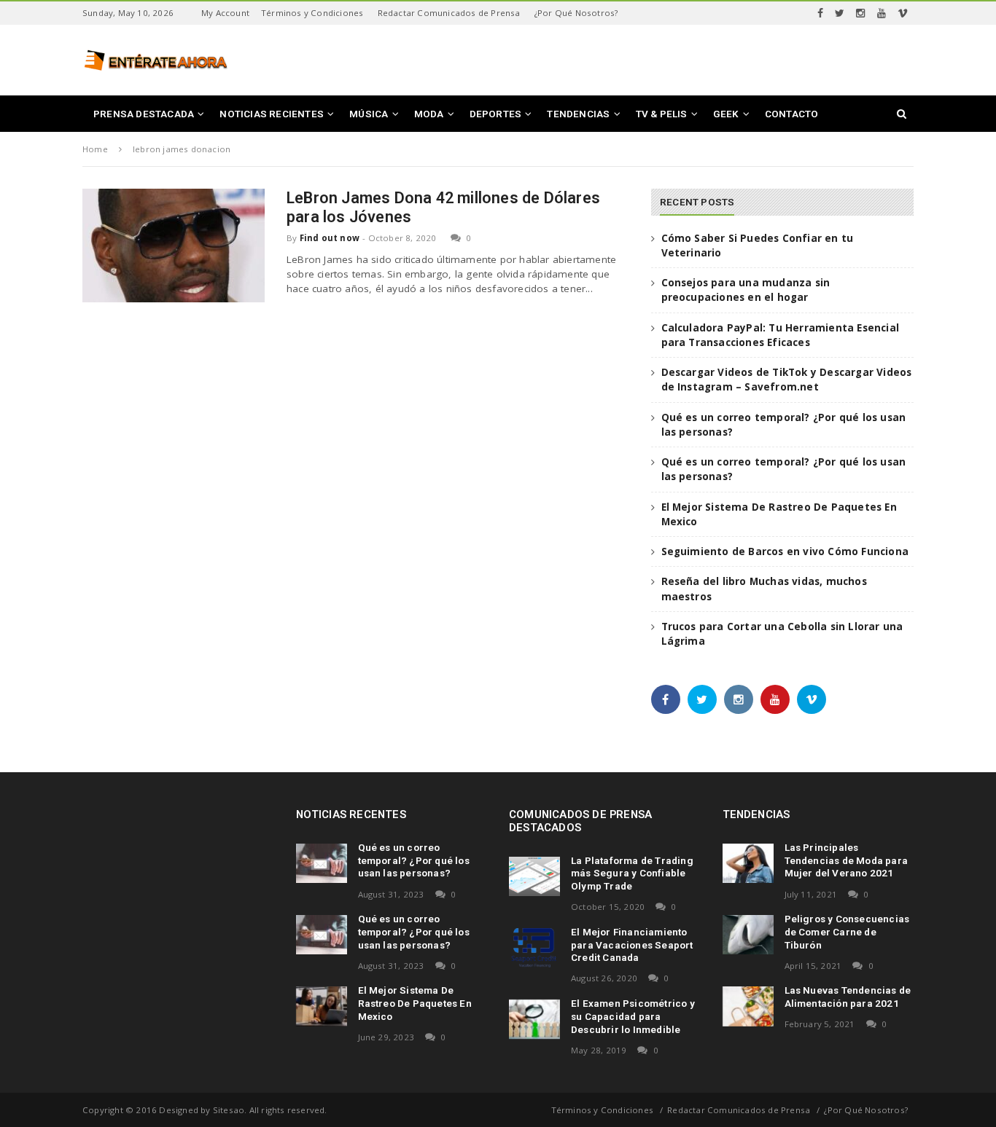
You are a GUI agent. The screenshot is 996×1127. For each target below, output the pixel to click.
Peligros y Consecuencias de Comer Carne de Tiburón (847, 932)
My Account (225, 12)
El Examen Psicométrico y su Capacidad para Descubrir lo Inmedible (633, 1016)
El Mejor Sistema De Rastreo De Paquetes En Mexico (415, 1003)
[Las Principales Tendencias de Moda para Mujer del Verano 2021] (748, 863)
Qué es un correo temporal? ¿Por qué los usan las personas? (414, 860)
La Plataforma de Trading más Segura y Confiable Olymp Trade (632, 873)
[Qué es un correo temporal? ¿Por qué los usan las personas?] (321, 863)
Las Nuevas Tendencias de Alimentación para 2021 (848, 996)
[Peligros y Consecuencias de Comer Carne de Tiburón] (748, 934)
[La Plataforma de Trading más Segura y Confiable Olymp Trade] (534, 876)
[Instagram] (860, 13)
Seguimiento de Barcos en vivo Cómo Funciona (785, 551)
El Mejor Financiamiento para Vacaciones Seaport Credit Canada (632, 945)
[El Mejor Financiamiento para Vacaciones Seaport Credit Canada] (534, 947)
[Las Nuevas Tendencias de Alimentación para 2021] (748, 1006)
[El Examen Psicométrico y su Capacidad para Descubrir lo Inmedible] (534, 1019)
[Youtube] (881, 13)
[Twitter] (839, 13)
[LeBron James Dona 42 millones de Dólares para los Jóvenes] (173, 245)
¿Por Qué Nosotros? (576, 12)
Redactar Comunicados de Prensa (449, 12)
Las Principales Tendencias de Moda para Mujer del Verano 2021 (847, 860)
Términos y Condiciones (312, 12)
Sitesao (228, 1109)
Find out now (329, 237)
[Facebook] (820, 13)
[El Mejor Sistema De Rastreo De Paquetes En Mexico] (321, 1006)
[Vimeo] (903, 13)
